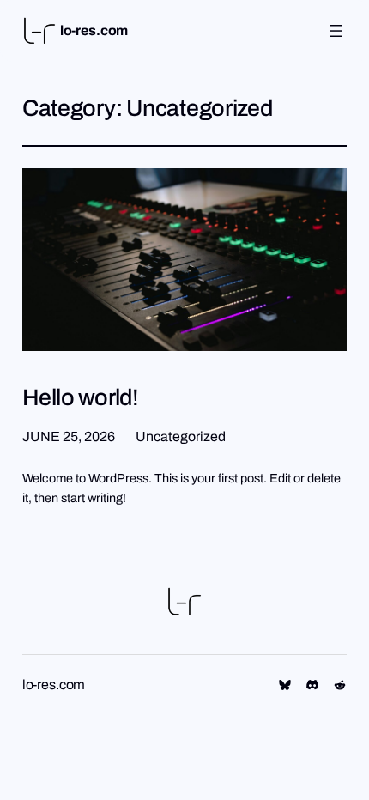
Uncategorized (181, 436)
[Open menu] (336, 31)
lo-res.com (94, 30)
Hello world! (80, 397)
